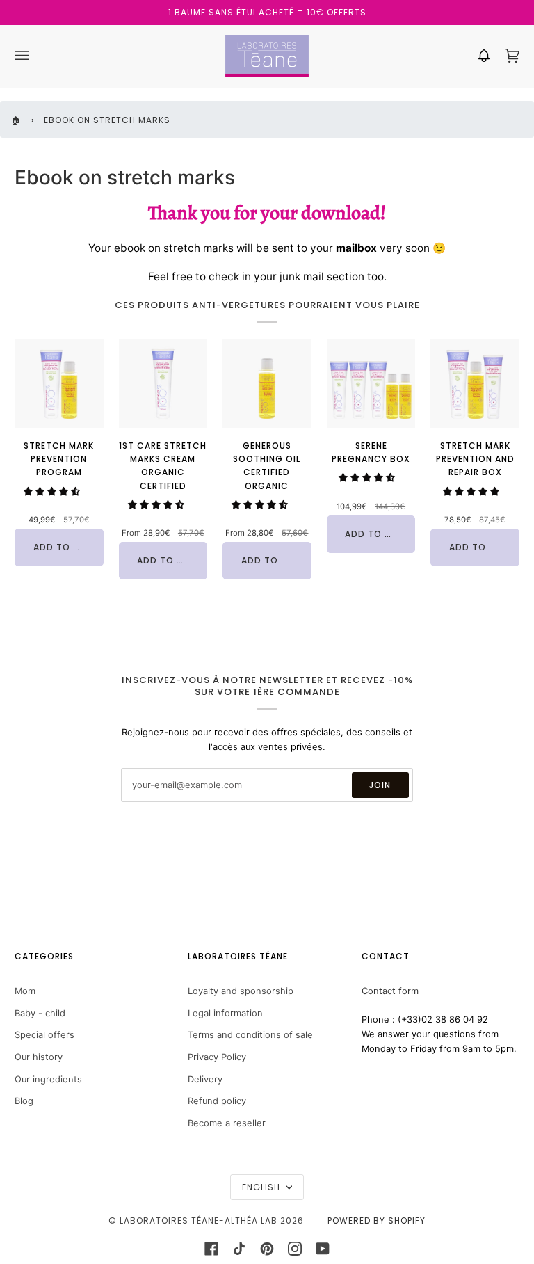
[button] (52, 491)
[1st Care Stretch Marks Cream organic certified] (163, 383)
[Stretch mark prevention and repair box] (474, 383)
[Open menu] (35, 56)
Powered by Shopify (376, 1220)
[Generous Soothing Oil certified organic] (267, 383)
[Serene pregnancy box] (371, 383)
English (262, 1187)
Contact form (390, 991)
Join (380, 785)
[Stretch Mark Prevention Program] (59, 383)
